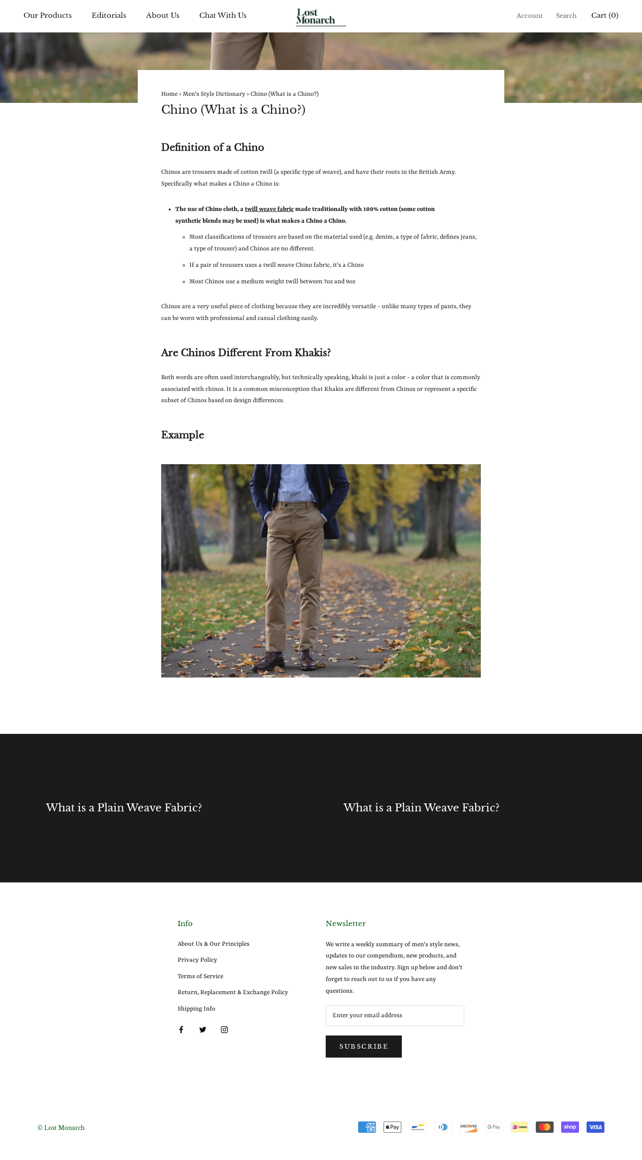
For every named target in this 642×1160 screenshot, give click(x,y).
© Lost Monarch (61, 1127)
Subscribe (363, 1047)
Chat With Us (223, 15)
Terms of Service (200, 976)
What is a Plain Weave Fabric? (124, 808)
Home (169, 94)
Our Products (47, 15)
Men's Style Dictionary (214, 94)
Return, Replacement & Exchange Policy (233, 992)
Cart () (605, 15)
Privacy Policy (197, 960)
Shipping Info (196, 1008)
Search (566, 16)
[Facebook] (181, 1029)
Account (530, 16)
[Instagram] (224, 1029)
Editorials (109, 15)
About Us (163, 15)
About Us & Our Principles (214, 944)
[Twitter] (202, 1029)
